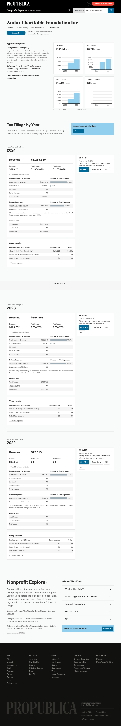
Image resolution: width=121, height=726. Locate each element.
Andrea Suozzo (15, 611)
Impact (10, 662)
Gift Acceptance (87, 719)
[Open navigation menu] (89, 4)
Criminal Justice (36, 668)
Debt (31, 671)
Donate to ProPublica (103, 3)
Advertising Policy (101, 716)
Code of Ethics (86, 712)
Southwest (56, 668)
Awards (10, 674)
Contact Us (79, 131)
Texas (54, 671)
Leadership (12, 665)
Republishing (101, 712)
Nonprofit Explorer (17, 10)
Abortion (33, 659)
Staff (9, 668)
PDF (106, 327)
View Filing (84, 169)
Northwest (56, 662)
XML (106, 169)
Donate (99, 659)
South (54, 665)
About (9, 659)
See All (32, 674)
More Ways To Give (104, 662)
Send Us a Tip (80, 662)
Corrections (79, 665)
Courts (32, 665)
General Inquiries (81, 659)
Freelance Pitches (82, 668)
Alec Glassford (29, 611)
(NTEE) (21, 71)
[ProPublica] (18, 4)
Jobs (9, 680)
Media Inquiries (80, 671)
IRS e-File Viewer (32, 626)
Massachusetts (35, 11)
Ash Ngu (40, 611)
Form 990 (11, 131)
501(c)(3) (25, 48)
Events (10, 677)
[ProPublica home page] (42, 708)
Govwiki (39, 628)
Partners (10, 671)
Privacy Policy (86, 716)
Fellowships (12, 683)
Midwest (55, 659)
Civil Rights (34, 662)
